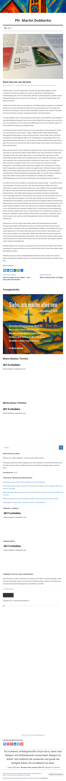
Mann (48, 85)
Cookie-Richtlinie (44, 778)
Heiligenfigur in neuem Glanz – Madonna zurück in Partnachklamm (24, 502)
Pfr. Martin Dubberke (33, 20)
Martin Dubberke (22, 85)
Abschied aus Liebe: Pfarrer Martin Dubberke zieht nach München (24, 482)
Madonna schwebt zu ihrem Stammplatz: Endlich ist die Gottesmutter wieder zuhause (30, 498)
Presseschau (27, 478)
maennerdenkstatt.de (40, 85)
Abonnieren (8, 595)
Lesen (32, 85)
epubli (15, 472)
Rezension (54, 85)
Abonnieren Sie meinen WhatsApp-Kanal (33, 735)
